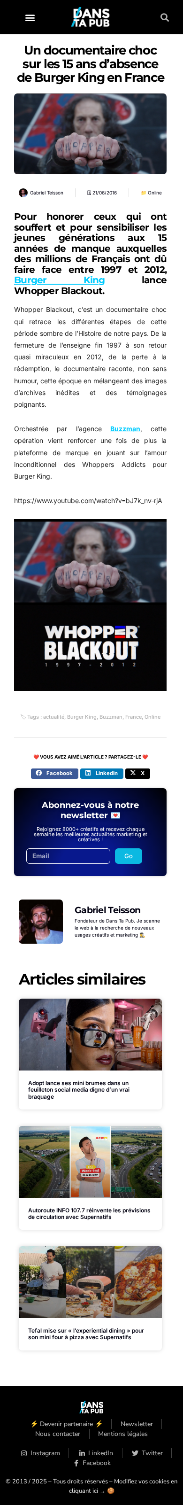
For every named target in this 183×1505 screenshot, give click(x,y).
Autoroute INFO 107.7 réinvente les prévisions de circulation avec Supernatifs (89, 1213)
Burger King (59, 280)
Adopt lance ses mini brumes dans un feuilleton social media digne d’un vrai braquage (79, 1089)
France (133, 717)
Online (155, 192)
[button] (30, 17)
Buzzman (125, 429)
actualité (53, 717)
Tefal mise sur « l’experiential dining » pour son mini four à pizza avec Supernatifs (86, 1334)
